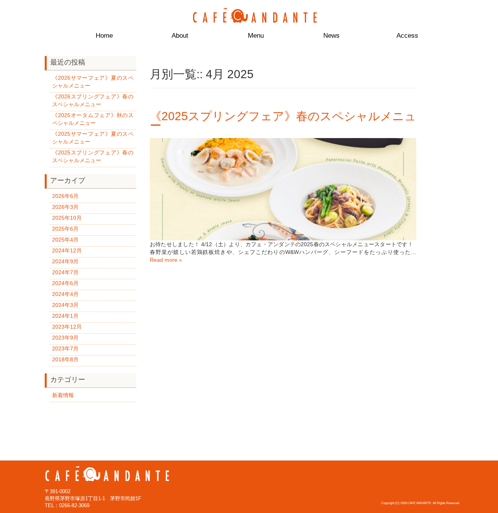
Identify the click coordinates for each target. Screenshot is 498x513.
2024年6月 (65, 283)
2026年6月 (65, 196)
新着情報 (63, 395)
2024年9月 (65, 261)
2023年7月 (65, 348)
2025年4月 (65, 239)
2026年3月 (65, 207)
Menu (256, 35)
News (331, 35)
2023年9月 (65, 337)
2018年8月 (65, 359)
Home (104, 35)
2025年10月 (67, 218)
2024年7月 (65, 272)
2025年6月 (65, 229)
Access (407, 35)
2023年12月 (67, 327)
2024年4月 (65, 294)
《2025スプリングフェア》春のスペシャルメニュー (283, 121)
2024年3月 (65, 305)
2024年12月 (67, 250)
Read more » (166, 260)
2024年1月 (65, 316)
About (180, 35)
